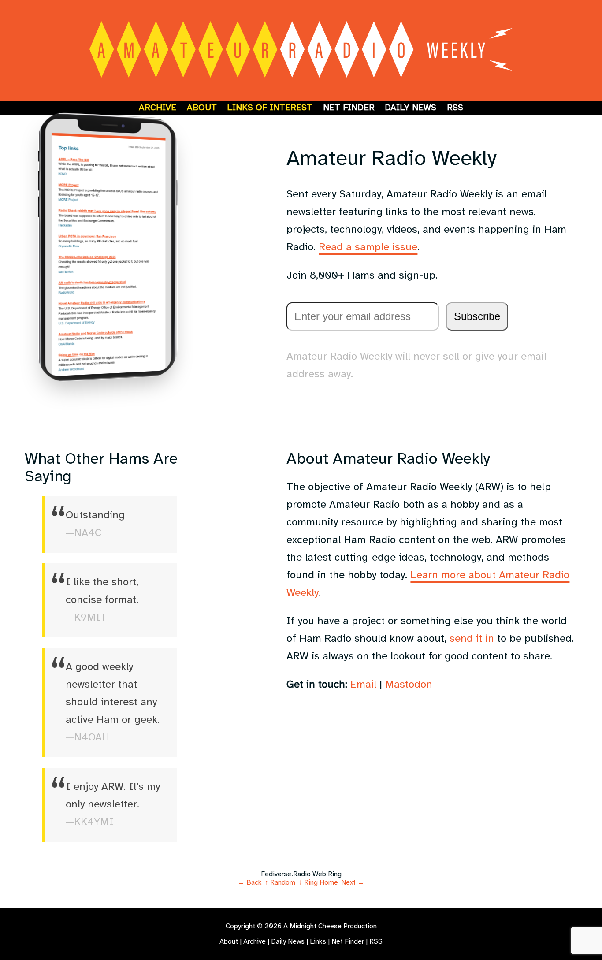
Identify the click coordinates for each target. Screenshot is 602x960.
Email (363, 684)
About (202, 107)
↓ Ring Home (318, 882)
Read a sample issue (368, 247)
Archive (157, 107)
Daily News (410, 107)
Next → (352, 882)
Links (318, 941)
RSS (455, 107)
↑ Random (280, 882)
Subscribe (477, 316)
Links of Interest (269, 107)
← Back (250, 882)
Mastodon (408, 684)
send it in (472, 638)
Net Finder (349, 107)
